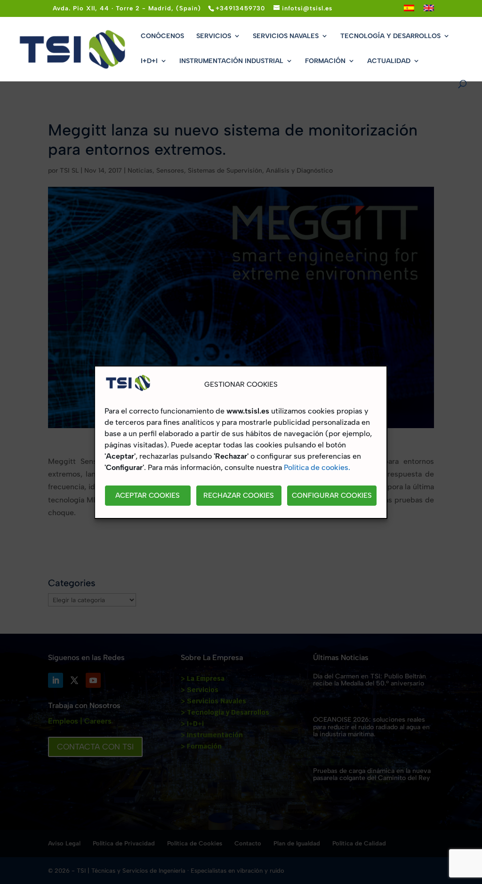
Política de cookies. (317, 467)
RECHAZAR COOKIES (238, 495)
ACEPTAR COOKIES (147, 495)
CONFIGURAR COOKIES (332, 495)
